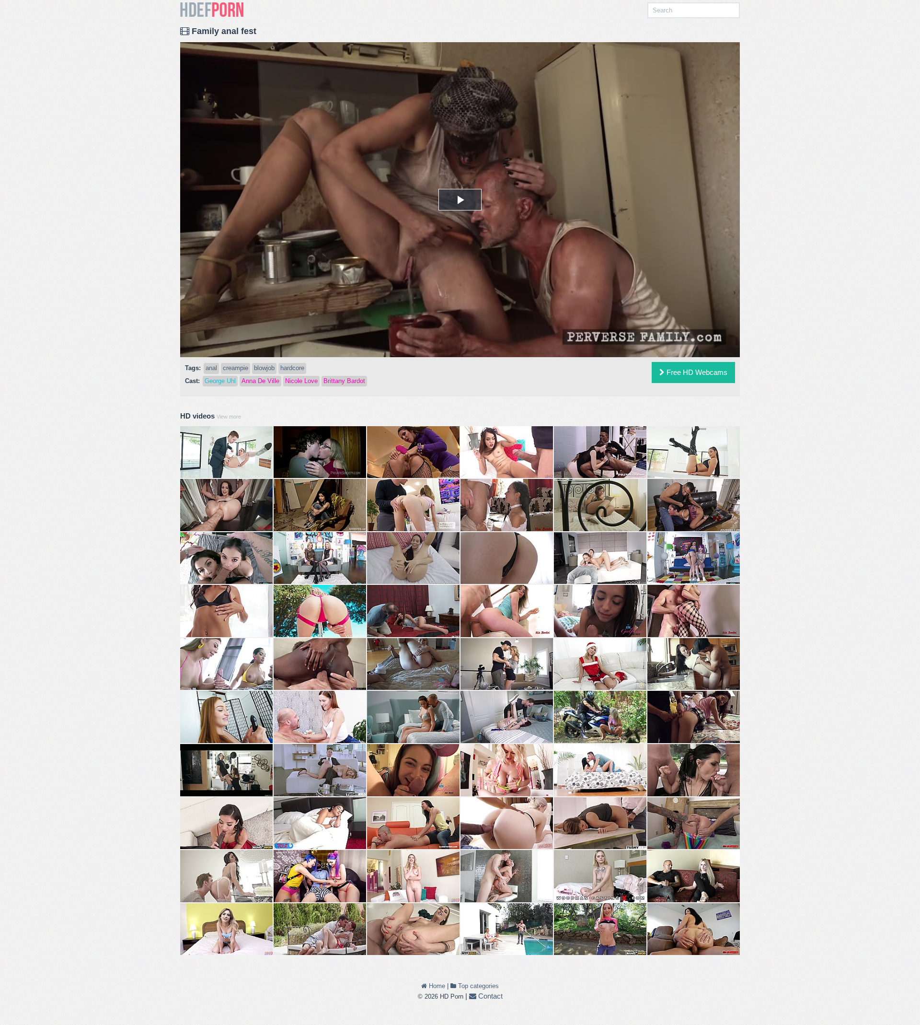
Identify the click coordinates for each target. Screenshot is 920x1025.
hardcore (292, 368)
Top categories (477, 986)
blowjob (264, 368)
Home (436, 986)
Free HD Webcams (696, 372)
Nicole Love (301, 380)
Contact (489, 996)
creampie (235, 368)
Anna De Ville (260, 380)
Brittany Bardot (344, 380)
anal (211, 368)
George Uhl (220, 380)
